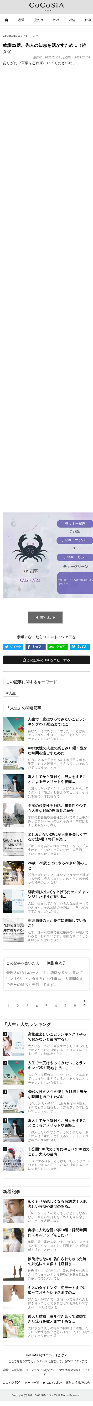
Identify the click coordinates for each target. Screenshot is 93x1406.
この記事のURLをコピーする (48, 660)
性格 (56, 20)
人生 (12, 693)
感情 (72, 20)
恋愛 (21, 20)
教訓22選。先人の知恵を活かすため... (40, 45)
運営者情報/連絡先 (78, 1382)
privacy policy (52, 1382)
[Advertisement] (46, 179)
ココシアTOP (12, 1382)
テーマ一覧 (32, 1382)
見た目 (39, 20)
